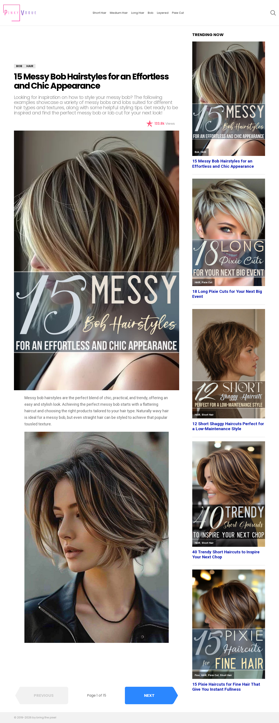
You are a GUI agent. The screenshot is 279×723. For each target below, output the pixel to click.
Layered (162, 13)
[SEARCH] (273, 13)
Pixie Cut (178, 13)
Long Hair (137, 13)
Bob (150, 13)
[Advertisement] (96, 48)
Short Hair (99, 13)
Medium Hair (119, 13)
